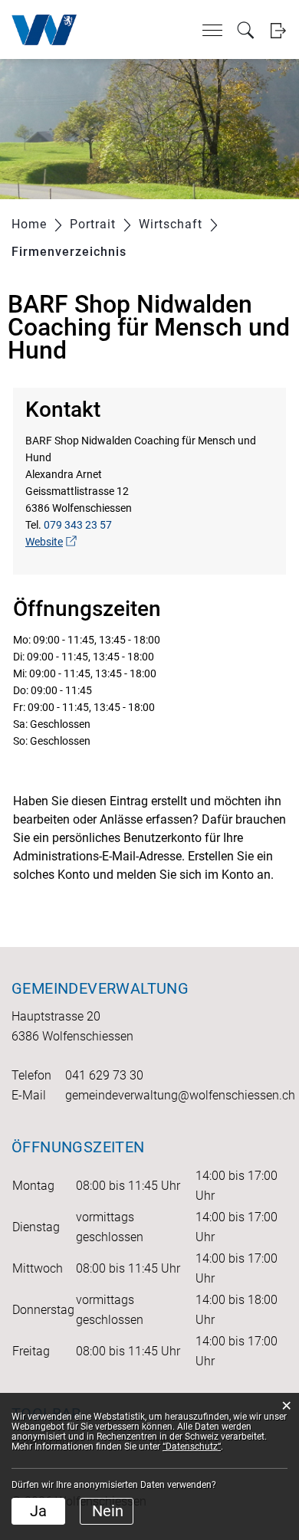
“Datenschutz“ (192, 1446)
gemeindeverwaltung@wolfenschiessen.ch (180, 1095)
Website (51, 542)
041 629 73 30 (104, 1075)
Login (278, 30)
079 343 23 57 (78, 525)
